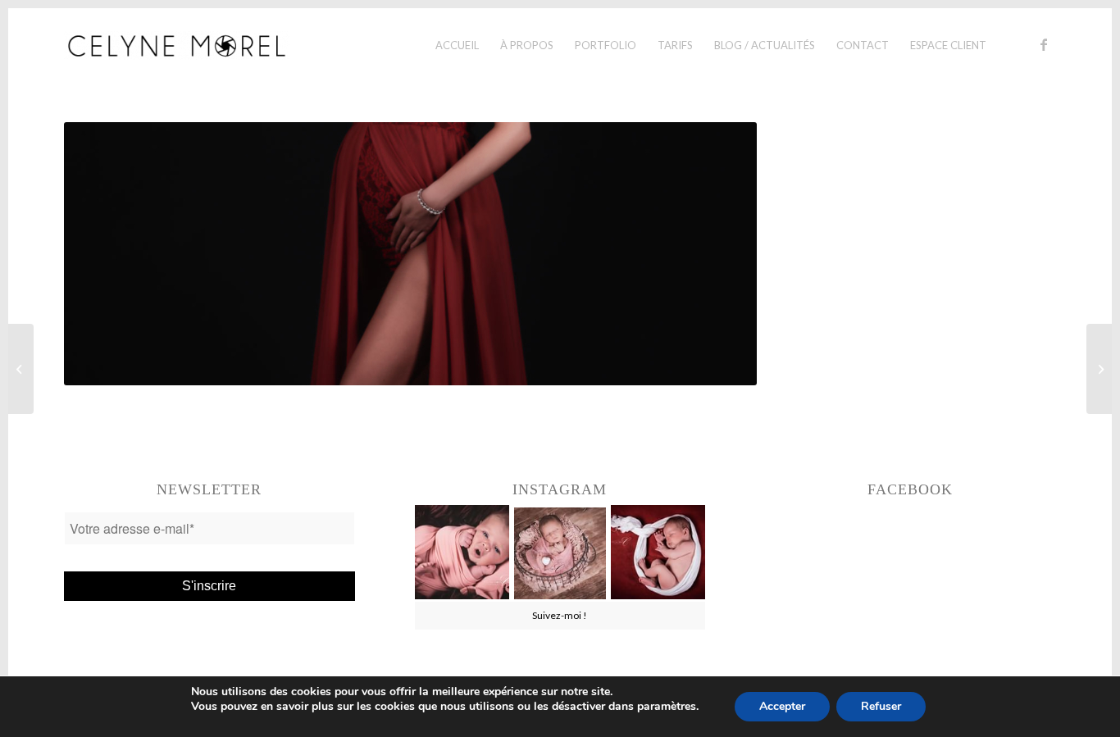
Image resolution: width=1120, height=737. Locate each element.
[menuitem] (457, 45)
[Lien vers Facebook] (1043, 44)
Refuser (881, 706)
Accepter (782, 706)
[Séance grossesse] (21, 369)
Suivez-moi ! (559, 615)
